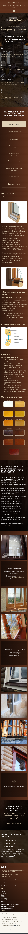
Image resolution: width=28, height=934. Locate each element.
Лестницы (4, 898)
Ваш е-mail (4, 910)
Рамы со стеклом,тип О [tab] (14, 161)
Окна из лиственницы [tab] (14, 131)
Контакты (3, 901)
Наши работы (5, 900)
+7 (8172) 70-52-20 (14, 2)
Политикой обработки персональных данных (10, 928)
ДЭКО (16, 925)
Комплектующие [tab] (14, 177)
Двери (3, 896)
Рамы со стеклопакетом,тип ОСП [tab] (14, 169)
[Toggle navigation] (14, 11)
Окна (2, 895)
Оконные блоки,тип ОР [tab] (14, 146)
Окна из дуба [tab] (14, 139)
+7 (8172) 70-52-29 (8, 846)
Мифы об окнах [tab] (15, 184)
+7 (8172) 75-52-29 (8, 843)
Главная (3, 891)
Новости (3, 893)
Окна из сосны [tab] (14, 124)
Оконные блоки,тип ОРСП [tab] (14, 154)
